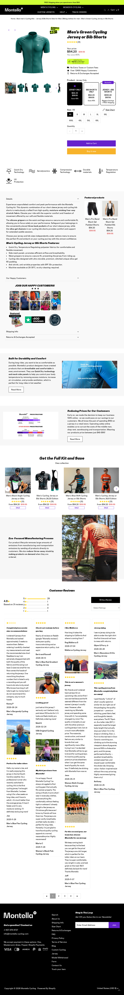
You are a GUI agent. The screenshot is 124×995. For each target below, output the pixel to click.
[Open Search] (104, 10)
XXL (105, 114)
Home (13, 19)
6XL (97, 120)
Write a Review (105, 600)
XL (98, 114)
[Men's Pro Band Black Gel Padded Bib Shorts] (110, 209)
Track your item (59, 969)
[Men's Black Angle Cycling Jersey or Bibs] (18, 480)
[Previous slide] (7, 489)
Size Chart (56, 926)
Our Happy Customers (16, 278)
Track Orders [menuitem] (79, 12)
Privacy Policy (58, 938)
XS (70, 114)
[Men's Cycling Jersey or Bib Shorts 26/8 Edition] (106, 480)
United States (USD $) (107, 988)
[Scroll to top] (119, 990)
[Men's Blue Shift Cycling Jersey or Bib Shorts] (77, 480)
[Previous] (9, 30)
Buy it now (91, 151)
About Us (56, 919)
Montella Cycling (28, 988)
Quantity (71, 126)
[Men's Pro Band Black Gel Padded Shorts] (92, 209)
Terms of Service (59, 942)
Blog (54, 946)
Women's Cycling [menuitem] (72, 7)
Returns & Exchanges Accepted (20, 337)
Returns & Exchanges (61, 930)
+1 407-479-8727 (11, 930)
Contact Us (57, 965)
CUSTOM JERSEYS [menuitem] (46, 12)
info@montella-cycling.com (16, 934)
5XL (88, 120)
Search (55, 915)
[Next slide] (116, 489)
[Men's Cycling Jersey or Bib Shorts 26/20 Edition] (47, 480)
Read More (16, 389)
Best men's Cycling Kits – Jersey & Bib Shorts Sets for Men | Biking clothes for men (48, 19)
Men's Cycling (48, 7)
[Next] (15, 30)
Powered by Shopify (46, 988)
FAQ (53, 934)
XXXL (71, 120)
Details (9, 199)
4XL (80, 120)
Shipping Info (12, 331)
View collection (62, 463)
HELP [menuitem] (62, 12)
